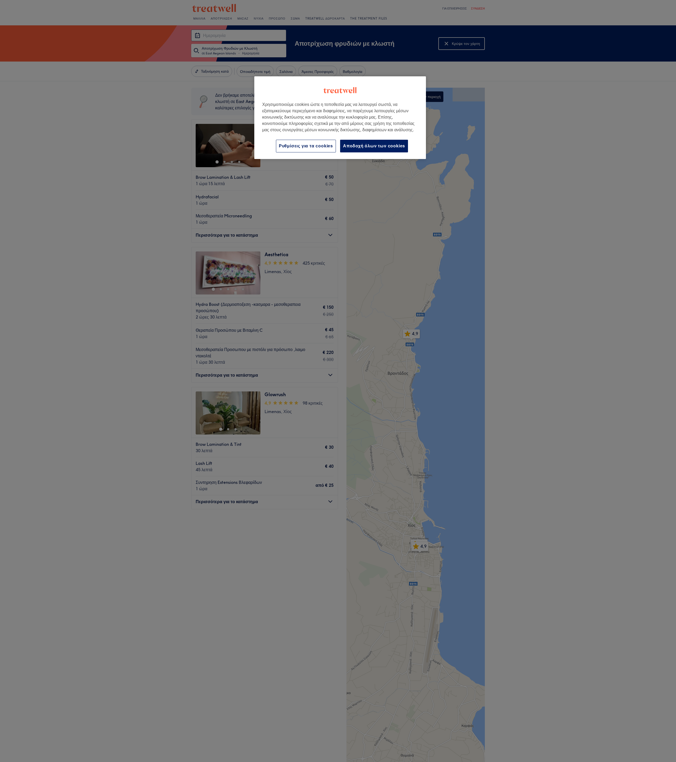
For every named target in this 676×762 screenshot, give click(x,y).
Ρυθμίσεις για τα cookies (306, 146)
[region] (340, 117)
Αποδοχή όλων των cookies (374, 146)
